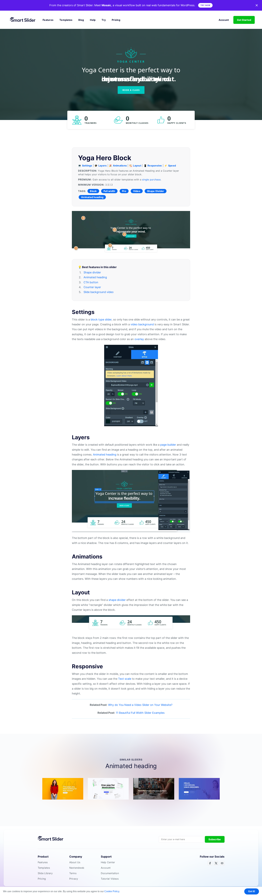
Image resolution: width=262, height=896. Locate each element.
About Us (74, 862)
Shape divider (92, 272)
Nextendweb (76, 867)
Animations (120, 165)
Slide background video (99, 292)
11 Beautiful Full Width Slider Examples (140, 712)
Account (224, 19)
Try (104, 19)
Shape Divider (155, 191)
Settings (87, 165)
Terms (72, 873)
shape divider (117, 599)
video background (142, 324)
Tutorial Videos (110, 878)
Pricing (116, 19)
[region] (131, 82)
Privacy (73, 878)
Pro (124, 191)
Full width (109, 191)
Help (93, 19)
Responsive (155, 165)
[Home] (24, 20)
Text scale (124, 678)
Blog (81, 19)
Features (48, 19)
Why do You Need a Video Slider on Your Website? (140, 704)
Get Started (244, 19)
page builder (168, 444)
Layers (102, 165)
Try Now (205, 5)
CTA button (91, 282)
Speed (172, 165)
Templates (65, 19)
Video (136, 191)
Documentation (110, 873)
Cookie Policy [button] (111, 891)
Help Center (108, 862)
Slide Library (45, 873)
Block (93, 191)
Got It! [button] (251, 891)
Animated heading (92, 197)
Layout (137, 165)
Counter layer (92, 287)
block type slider (101, 319)
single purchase (151, 179)
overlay (139, 339)
